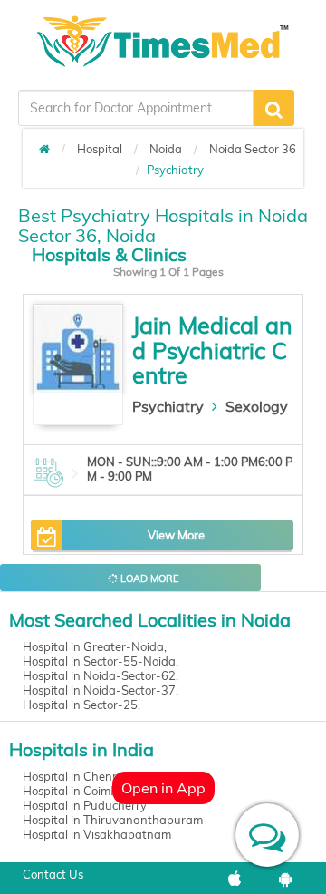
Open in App (163, 788)
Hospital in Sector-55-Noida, (100, 661)
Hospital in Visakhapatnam (97, 834)
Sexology (256, 406)
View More (176, 535)
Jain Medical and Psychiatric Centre (212, 350)
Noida (165, 148)
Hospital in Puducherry (85, 805)
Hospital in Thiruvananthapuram (113, 819)
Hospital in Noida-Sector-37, (100, 690)
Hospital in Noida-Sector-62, (100, 675)
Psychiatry (168, 406)
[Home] (44, 148)
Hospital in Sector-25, (81, 704)
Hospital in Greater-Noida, (95, 646)
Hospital (99, 148)
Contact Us (53, 874)
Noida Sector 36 (252, 148)
